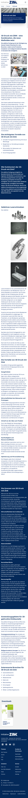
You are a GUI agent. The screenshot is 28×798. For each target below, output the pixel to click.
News (2, 771)
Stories (2, 754)
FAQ (2, 759)
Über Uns (3, 766)
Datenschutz (18, 769)
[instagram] (13, 744)
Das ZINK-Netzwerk (5, 769)
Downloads (17, 754)
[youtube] (10, 744)
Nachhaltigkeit (18, 756)
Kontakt (17, 766)
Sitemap (17, 774)
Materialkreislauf (19, 759)
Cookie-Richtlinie (22, 793)
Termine (3, 774)
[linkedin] (2, 744)
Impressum (18, 771)
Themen (8, 6)
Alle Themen (4, 752)
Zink (2, 757)
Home (2, 6)
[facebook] (6, 744)
